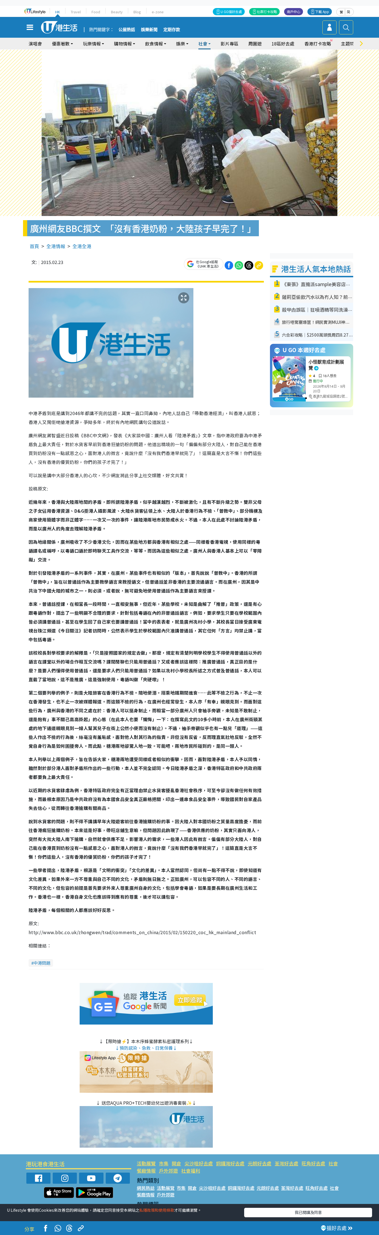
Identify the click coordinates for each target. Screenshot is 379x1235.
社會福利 (190, 1170)
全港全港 (81, 246)
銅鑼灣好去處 (230, 1163)
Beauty (117, 11)
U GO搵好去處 (231, 11)
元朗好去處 (259, 1163)
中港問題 (42, 963)
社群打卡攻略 (267, 11)
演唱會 (35, 43)
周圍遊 (255, 43)
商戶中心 (293, 11)
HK (57, 11)
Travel (76, 11)
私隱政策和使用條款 (156, 1210)
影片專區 (229, 43)
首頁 (34, 246)
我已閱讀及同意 (308, 1212)
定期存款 (171, 29)
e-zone (158, 11)
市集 (163, 1163)
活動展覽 (146, 1163)
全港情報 (55, 246)
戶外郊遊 (168, 1170)
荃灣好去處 (286, 1163)
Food (96, 11)
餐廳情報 (146, 1170)
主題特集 (350, 43)
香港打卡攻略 (317, 43)
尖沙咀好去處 (199, 1163)
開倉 (176, 1163)
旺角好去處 (313, 1163)
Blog (137, 11)
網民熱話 (146, 1188)
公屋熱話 (126, 29)
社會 (333, 1163)
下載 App (322, 11)
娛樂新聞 (149, 29)
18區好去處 (283, 43)
